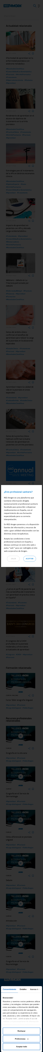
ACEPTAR (29, 559)
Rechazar (21, 1031)
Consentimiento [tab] (9, 989)
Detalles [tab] (23, 989)
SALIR (13, 559)
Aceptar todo (21, 1047)
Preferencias (20, 1039)
